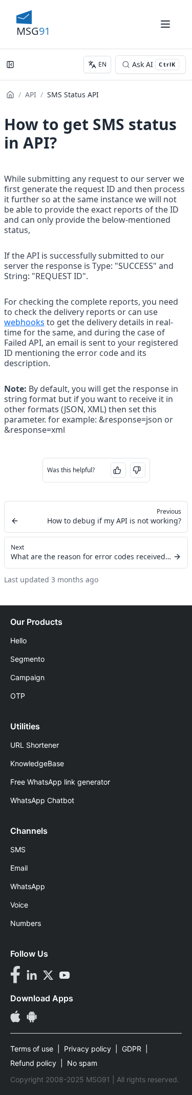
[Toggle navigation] (165, 24)
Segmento (27, 659)
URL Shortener (34, 745)
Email (19, 868)
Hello (18, 640)
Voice (19, 904)
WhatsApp (27, 886)
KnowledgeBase (37, 763)
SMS (18, 849)
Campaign (27, 677)
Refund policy (33, 1063)
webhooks (24, 322)
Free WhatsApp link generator (60, 781)
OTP (17, 695)
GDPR (131, 1048)
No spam (82, 1063)
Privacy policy (87, 1048)
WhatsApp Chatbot (42, 800)
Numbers (25, 923)
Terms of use (31, 1048)
